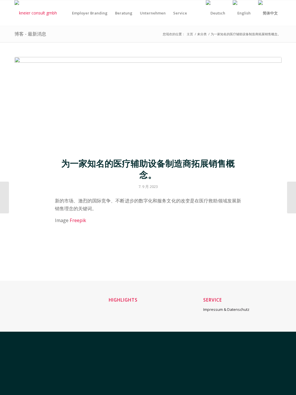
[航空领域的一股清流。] (291, 197)
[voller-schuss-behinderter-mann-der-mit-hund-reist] (148, 103)
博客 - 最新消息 (30, 34)
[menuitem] (89, 13)
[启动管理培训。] (4, 197)
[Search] (196, 13)
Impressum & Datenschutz (226, 309)
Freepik (78, 220)
